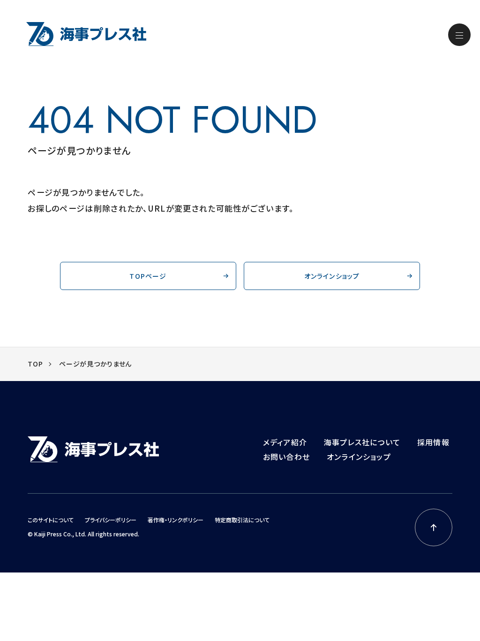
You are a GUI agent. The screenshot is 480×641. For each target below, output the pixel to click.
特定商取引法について (242, 520)
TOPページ (147, 276)
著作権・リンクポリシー (175, 520)
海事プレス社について (362, 442)
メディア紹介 (285, 442)
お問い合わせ (286, 456)
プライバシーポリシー (110, 520)
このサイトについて (51, 520)
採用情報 (433, 442)
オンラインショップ (332, 276)
